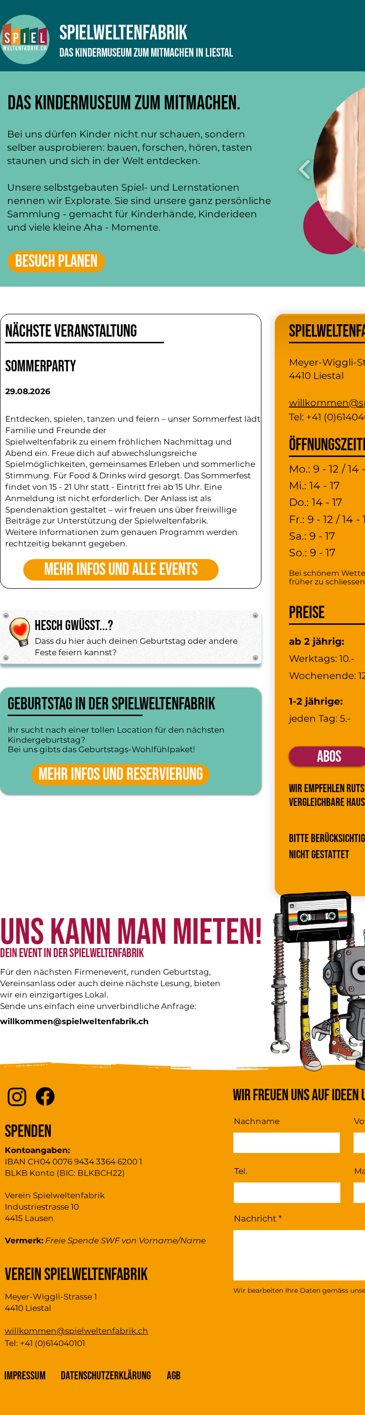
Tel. (241, 1171)
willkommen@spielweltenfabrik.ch (74, 1021)
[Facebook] (45, 1096)
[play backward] (305, 169)
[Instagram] (17, 1096)
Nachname (256, 1121)
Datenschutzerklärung (106, 1376)
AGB (174, 1376)
